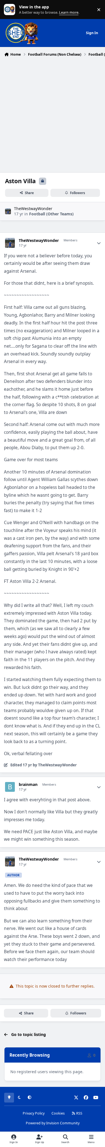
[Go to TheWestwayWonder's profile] (8, 211)
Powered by (53, 1123)
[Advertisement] (52, 114)
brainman (28, 784)
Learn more (11, 9)
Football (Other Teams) (51, 213)
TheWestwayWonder (33, 208)
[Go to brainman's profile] (10, 787)
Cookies (58, 1113)
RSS (78, 1113)
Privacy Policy (34, 1113)
